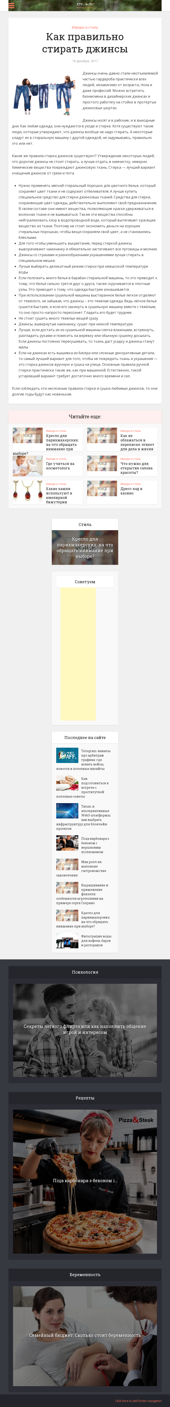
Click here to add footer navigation (138, 1401)
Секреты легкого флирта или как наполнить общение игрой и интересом (85, 1029)
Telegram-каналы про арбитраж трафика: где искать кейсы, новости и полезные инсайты (83, 760)
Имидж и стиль (85, 27)
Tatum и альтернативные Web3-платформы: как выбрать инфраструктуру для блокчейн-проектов (83, 817)
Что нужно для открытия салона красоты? (136, 468)
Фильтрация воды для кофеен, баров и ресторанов (96, 940)
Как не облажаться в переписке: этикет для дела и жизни (137, 442)
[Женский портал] (85, 5)
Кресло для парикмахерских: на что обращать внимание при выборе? (85, 547)
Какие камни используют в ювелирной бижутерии (59, 495)
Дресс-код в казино (131, 490)
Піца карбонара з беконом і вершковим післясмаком (95, 845)
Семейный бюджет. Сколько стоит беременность (85, 1335)
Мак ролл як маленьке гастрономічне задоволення (81, 868)
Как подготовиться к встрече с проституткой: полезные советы (82, 787)
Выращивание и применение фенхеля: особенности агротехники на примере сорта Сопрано (82, 894)
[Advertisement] (78, 654)
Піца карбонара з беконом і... (85, 1180)
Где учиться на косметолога (60, 465)
